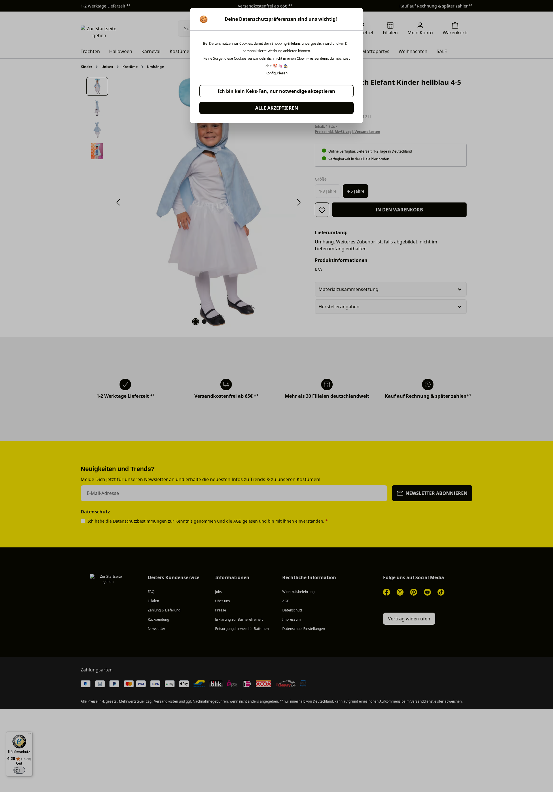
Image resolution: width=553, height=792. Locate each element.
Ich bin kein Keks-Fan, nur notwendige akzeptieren (276, 91)
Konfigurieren (276, 73)
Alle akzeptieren (276, 108)
